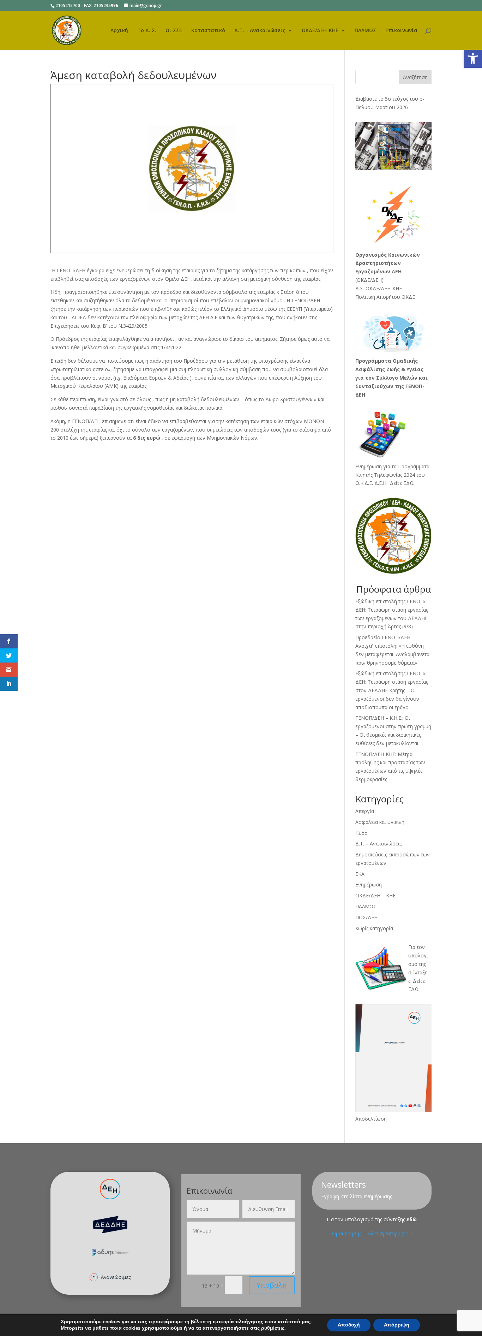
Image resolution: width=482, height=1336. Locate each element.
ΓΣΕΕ (361, 832)
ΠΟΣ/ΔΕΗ (366, 917)
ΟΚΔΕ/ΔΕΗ (369, 280)
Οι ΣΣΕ (173, 31)
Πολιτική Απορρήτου (388, 1233)
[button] (473, 58)
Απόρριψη (396, 1325)
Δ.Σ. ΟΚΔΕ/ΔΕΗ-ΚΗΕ (378, 288)
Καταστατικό (208, 31)
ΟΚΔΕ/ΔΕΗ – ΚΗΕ (375, 895)
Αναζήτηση (415, 77)
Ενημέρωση (368, 884)
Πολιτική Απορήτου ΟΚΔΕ (385, 296)
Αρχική (119, 31)
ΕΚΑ (359, 874)
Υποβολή (272, 1285)
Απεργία (364, 811)
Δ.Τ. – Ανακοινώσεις (259, 31)
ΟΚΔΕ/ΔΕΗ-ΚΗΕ (320, 31)
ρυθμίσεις (272, 1328)
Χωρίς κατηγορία (374, 928)
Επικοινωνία (401, 31)
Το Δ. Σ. (146, 31)
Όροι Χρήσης (347, 1233)
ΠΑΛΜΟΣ (365, 31)
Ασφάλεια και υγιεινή (379, 822)
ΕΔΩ (413, 989)
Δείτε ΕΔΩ (402, 483)
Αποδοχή (349, 1325)
